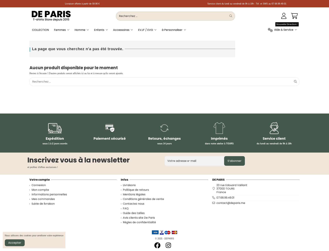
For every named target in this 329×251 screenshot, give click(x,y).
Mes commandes (43, 199)
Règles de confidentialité (139, 222)
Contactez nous (133, 204)
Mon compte (40, 190)
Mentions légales (134, 194)
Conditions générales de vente (143, 199)
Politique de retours (136, 190)
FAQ (126, 208)
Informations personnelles (49, 194)
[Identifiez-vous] (284, 16)
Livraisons (129, 185)
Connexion (39, 185)
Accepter (14, 243)
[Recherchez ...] (231, 16)
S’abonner (234, 161)
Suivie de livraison (43, 204)
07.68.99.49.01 (225, 198)
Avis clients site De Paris (139, 218)
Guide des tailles (134, 213)
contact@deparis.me (230, 203)
